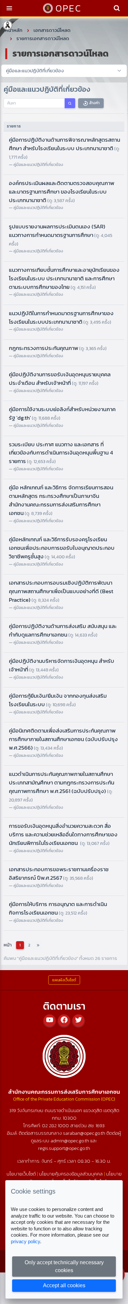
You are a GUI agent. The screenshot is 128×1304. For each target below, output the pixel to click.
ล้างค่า (93, 103)
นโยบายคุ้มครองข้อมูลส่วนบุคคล (71, 1173)
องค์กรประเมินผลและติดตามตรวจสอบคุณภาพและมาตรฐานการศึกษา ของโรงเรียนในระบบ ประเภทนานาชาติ (61, 191)
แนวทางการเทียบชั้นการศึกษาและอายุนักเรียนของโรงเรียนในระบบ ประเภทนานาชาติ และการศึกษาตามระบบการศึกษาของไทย (64, 278)
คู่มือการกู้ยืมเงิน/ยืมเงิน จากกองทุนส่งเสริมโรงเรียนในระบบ (58, 700)
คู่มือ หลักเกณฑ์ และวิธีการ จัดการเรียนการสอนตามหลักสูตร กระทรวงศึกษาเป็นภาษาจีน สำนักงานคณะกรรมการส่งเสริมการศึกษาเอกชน (61, 500)
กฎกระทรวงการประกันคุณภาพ (58, 348)
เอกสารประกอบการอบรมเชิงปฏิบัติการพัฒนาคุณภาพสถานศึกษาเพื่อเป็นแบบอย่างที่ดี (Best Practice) (61, 591)
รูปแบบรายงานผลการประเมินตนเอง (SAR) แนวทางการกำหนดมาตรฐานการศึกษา (60, 234)
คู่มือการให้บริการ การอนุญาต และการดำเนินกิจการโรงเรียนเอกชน (58, 908)
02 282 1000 (56, 1125)
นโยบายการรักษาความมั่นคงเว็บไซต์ (71, 1177)
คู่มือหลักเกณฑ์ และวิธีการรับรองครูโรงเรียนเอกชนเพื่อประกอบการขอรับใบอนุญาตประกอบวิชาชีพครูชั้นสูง (62, 548)
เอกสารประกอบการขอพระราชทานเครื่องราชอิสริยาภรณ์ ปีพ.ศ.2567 (59, 873)
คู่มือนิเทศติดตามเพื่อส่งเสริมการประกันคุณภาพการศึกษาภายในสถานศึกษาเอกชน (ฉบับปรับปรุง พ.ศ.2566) (63, 739)
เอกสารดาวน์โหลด (52, 30)
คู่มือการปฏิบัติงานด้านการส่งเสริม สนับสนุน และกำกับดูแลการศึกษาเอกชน (63, 630)
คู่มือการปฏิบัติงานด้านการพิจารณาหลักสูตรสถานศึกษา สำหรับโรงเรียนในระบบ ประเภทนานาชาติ (64, 148)
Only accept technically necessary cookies (64, 1266)
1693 (100, 1125)
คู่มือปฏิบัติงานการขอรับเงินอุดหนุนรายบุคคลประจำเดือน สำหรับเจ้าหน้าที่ (60, 378)
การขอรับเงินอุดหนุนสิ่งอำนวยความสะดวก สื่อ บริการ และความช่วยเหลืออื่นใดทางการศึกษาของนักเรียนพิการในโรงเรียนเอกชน (63, 834)
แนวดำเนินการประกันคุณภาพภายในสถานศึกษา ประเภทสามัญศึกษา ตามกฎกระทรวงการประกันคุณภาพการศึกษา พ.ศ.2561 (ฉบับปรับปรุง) (61, 786)
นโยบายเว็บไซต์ (21, 1173)
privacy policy (25, 1241)
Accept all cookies (64, 1285)
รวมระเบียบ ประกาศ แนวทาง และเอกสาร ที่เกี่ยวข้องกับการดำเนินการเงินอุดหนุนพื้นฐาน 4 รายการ (61, 453)
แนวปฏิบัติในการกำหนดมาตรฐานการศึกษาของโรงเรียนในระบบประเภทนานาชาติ (61, 317)
